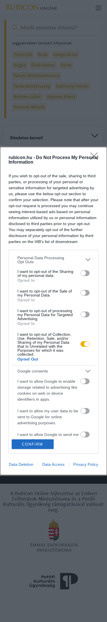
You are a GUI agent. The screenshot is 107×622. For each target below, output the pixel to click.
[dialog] (53, 311)
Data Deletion (21, 464)
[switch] (85, 273)
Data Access (53, 464)
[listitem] (53, 260)
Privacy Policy (85, 464)
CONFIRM (32, 444)
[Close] (95, 158)
